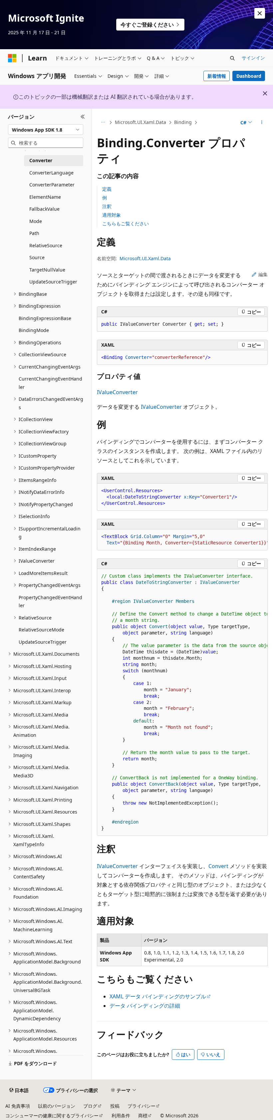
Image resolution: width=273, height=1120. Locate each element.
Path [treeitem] (34, 233)
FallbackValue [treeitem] (44, 209)
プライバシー (141, 1106)
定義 (107, 189)
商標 (142, 1115)
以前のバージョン (56, 1106)
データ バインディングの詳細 (145, 1005)
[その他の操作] (262, 122)
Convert (218, 866)
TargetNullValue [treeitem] (47, 270)
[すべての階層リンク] (103, 122)
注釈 (107, 206)
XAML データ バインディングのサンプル (158, 996)
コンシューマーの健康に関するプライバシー (52, 1115)
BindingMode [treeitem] (34, 330)
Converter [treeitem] (40, 160)
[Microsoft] (12, 58)
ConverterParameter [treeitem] (52, 184)
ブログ (90, 1106)
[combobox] (45, 129)
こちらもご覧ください (125, 223)
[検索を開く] (232, 58)
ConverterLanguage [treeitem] (51, 172)
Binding (183, 122)
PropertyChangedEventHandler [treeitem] (50, 601)
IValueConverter (117, 392)
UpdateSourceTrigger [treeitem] (53, 282)
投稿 (115, 1106)
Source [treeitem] (37, 257)
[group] (182, 539)
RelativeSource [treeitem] (45, 245)
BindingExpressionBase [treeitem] (45, 318)
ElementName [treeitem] (45, 197)
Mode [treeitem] (35, 221)
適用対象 (111, 215)
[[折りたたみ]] (83, 116)
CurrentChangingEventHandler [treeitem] (50, 383)
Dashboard (248, 76)
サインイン (253, 58)
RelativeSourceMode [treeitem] (41, 629)
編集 (263, 274)
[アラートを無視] (259, 13)
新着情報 (216, 76)
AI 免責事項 (17, 1106)
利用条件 (121, 1115)
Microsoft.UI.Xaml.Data (140, 122)
